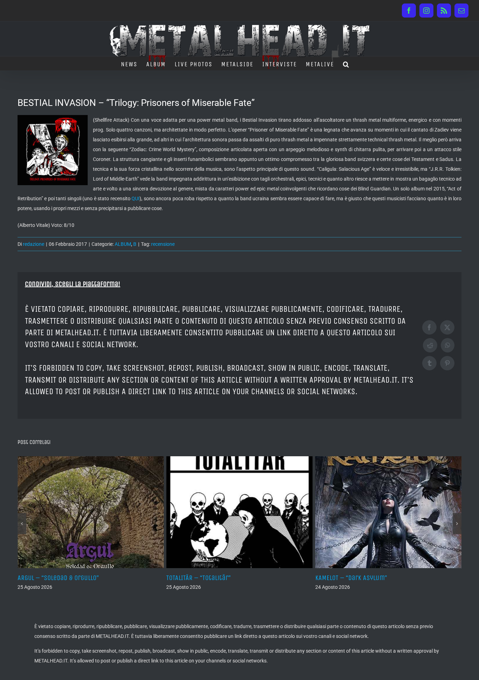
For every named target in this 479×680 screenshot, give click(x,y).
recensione (163, 244)
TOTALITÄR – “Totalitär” (198, 578)
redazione (33, 244)
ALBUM (123, 244)
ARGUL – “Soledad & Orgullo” (58, 578)
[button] (346, 63)
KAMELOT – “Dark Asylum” (351, 578)
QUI (135, 198)
